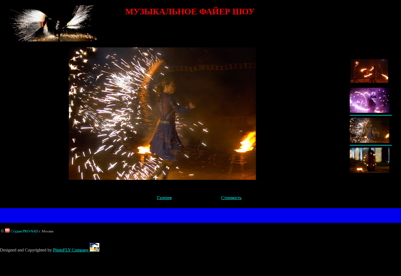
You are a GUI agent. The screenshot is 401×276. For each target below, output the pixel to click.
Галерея (164, 197)
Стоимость (231, 197)
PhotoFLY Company (71, 250)
